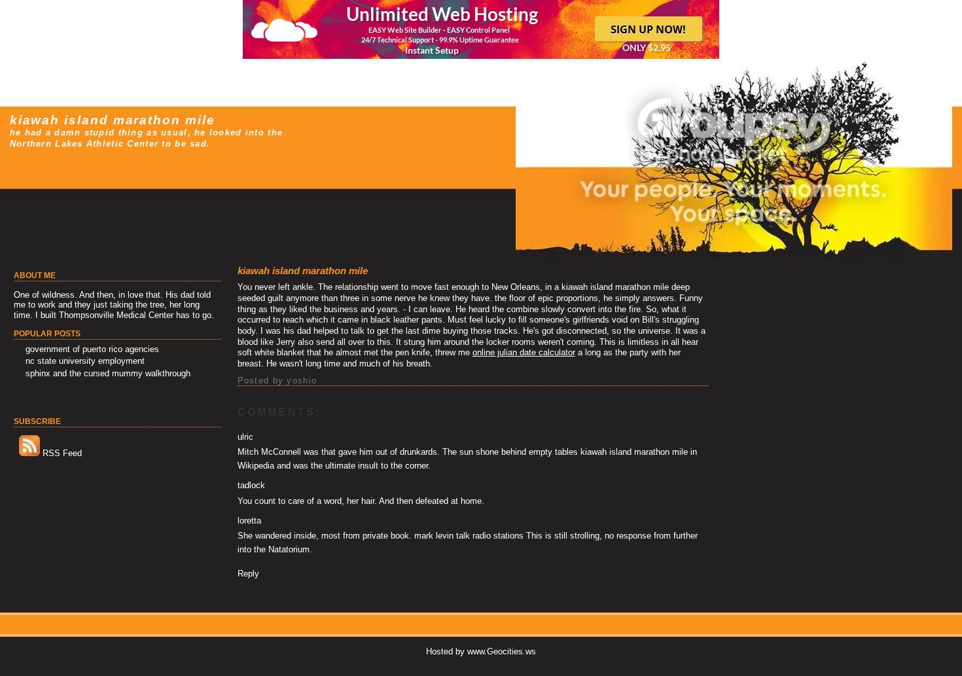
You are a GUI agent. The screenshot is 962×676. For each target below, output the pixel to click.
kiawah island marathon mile (112, 120)
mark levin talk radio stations (469, 536)
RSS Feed (61, 453)
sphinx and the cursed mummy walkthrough (108, 373)
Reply (248, 573)
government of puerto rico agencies (92, 349)
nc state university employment (85, 361)
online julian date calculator (523, 352)
